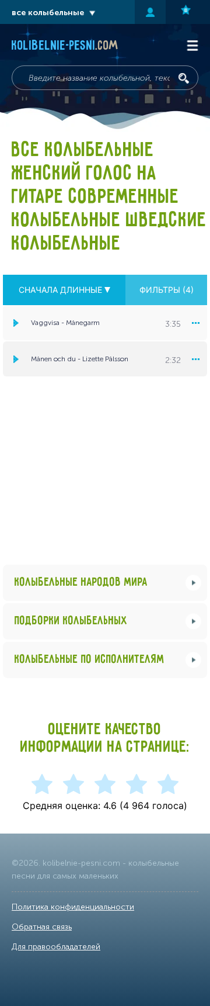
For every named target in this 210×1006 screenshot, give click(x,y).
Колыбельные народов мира (81, 582)
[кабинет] (150, 12)
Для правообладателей (56, 947)
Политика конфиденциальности (73, 907)
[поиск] (184, 78)
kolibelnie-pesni (65, 46)
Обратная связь (42, 927)
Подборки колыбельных (71, 621)
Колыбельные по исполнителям (89, 659)
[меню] (195, 322)
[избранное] (188, 12)
